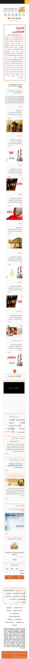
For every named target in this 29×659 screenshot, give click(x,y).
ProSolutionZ (17, 656)
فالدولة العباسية (18, 49)
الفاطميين (20, 59)
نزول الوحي (8, 39)
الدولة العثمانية (15, 61)
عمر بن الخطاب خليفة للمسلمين (15, 465)
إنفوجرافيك (18, 619)
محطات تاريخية (9, 622)
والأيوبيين (14, 59)
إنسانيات (14, 625)
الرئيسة (20, 84)
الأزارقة (20, 194)
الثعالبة (20, 252)
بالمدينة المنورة (18, 45)
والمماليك (9, 59)
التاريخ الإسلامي (19, 37)
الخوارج (20, 106)
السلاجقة (7, 51)
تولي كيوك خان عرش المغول (16, 463)
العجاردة (20, 282)
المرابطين (9, 55)
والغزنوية (20, 53)
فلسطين (8, 607)
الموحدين (20, 57)
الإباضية (20, 223)
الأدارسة (15, 55)
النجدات (20, 165)
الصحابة (9, 610)
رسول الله (18, 41)
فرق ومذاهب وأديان (17, 86)
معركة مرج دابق (19, 467)
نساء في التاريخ (17, 610)
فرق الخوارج (19, 311)
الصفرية (20, 135)
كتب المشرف (19, 622)
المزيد (9, 118)
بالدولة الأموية (9, 47)
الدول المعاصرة (18, 607)
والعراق (7, 53)
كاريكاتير (9, 619)
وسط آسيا (12, 53)
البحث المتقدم (14, 21)
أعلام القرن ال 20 (14, 613)
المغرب (19, 55)
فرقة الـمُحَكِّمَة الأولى (17, 340)
